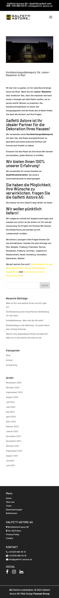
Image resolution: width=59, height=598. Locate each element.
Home (8, 498)
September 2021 (14, 450)
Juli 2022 (10, 402)
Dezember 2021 (13, 436)
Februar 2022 (12, 426)
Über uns (10, 501)
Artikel (9, 360)
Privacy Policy (12, 534)
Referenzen (11, 513)
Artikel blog (11, 365)
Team (8, 505)
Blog (8, 355)
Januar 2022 (12, 431)
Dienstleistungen (14, 509)
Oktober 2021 (12, 445)
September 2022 (14, 392)
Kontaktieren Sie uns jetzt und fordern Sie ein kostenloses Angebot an (29, 268)
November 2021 (13, 441)
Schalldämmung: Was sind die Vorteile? (25, 320)
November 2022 (14, 382)
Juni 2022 (10, 407)
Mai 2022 (10, 411)
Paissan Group (41, 593)
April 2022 (11, 416)
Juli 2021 (10, 460)
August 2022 (12, 397)
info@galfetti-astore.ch (40, 5)
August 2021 (12, 455)
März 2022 (11, 421)
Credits (9, 538)
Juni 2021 (10, 465)
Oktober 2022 (13, 387)
